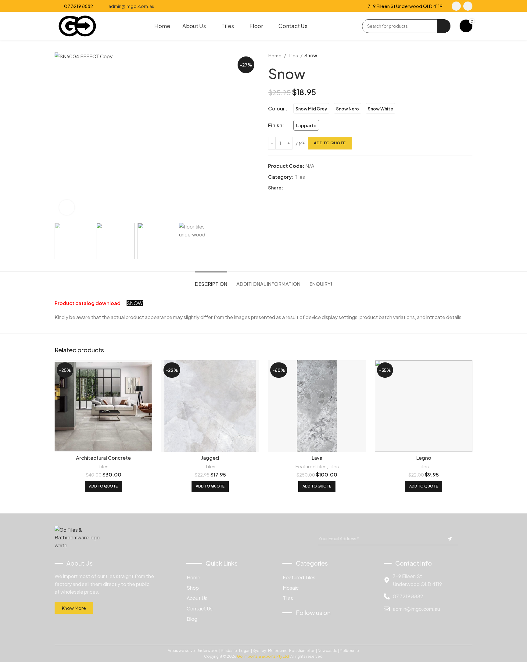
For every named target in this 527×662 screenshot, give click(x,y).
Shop (193, 588)
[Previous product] (457, 55)
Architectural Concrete (103, 458)
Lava (317, 458)
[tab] (211, 281)
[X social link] (295, 188)
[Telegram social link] (316, 188)
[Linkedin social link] (309, 188)
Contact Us (200, 608)
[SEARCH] (443, 26)
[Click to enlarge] (66, 207)
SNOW (135, 303)
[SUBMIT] (450, 539)
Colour (276, 108)
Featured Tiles (311, 466)
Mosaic (291, 588)
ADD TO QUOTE (330, 142)
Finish (275, 125)
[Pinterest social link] (302, 188)
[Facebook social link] (456, 6)
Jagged (210, 458)
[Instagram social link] (467, 6)
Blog (192, 619)
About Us (197, 598)
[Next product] (469, 55)
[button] (103, 486)
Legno (423, 458)
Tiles (293, 55)
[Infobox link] (74, 6)
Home (275, 55)
